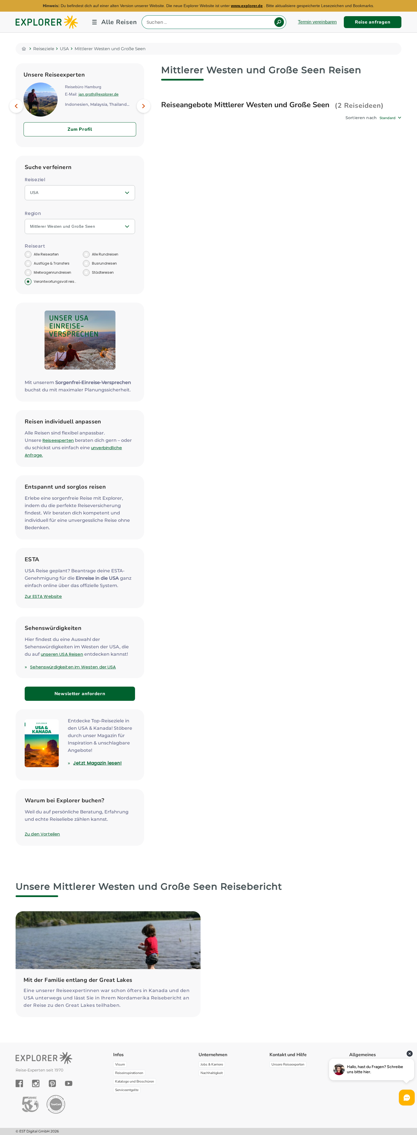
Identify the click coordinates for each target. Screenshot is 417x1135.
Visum (120, 1064)
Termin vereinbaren (317, 22)
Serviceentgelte (126, 1090)
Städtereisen (103, 272)
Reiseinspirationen (129, 1073)
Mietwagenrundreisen (52, 272)
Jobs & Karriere (212, 1064)
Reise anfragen (373, 22)
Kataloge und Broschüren (134, 1081)
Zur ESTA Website (43, 596)
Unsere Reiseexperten (287, 1064)
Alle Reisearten (46, 254)
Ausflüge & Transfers (52, 263)
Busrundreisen (104, 263)
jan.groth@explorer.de (99, 94)
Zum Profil (80, 129)
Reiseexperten (58, 440)
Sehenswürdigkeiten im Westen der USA (73, 667)
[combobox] (390, 117)
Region (33, 213)
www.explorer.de (247, 5)
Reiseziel (35, 179)
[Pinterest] (52, 1083)
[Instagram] (35, 1083)
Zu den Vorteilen (42, 834)
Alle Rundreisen (105, 254)
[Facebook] (19, 1083)
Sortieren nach (361, 117)
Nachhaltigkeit (212, 1073)
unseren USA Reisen (62, 654)
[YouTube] (68, 1083)
